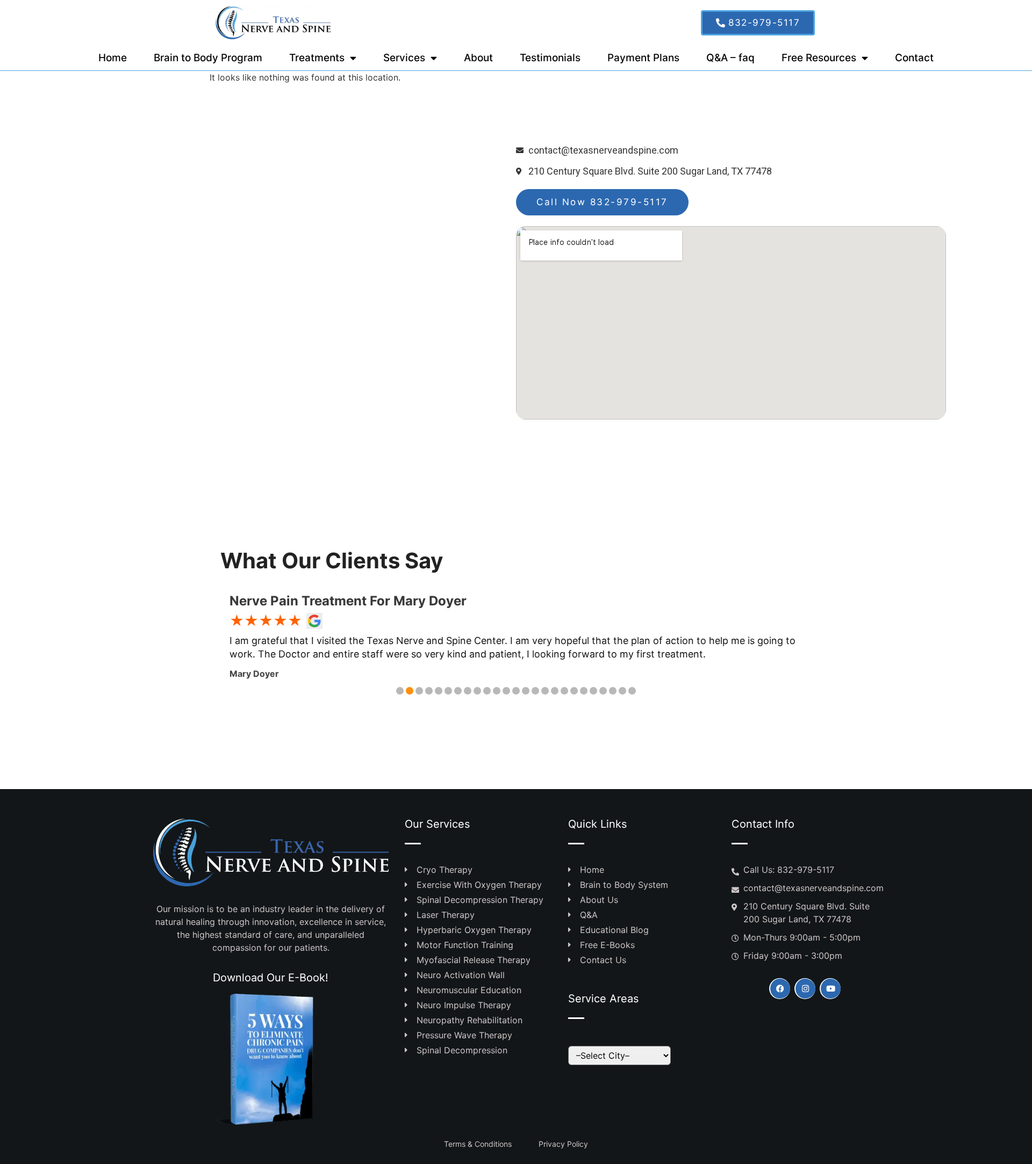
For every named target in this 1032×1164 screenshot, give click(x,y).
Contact (914, 58)
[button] (400, 691)
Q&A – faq (730, 58)
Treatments (317, 58)
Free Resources (819, 58)
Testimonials (550, 58)
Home (112, 58)
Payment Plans (643, 58)
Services (404, 58)
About (478, 58)
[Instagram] (804, 988)
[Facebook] (779, 988)
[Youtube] (830, 988)
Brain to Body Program (208, 58)
